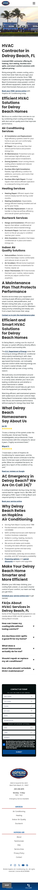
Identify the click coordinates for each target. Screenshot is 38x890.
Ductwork (19, 823)
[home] (6, 3)
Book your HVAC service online (14, 91)
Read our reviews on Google (13, 471)
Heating (19, 815)
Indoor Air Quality (19, 819)
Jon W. (4, 426)
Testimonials (19, 841)
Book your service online (12, 501)
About (19, 837)
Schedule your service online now (15, 596)
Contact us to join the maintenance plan (18, 315)
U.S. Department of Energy (16, 351)
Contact (19, 857)
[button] (34, 3)
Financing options (12, 559)
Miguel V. (5, 446)
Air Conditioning (19, 811)
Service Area (19, 849)
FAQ (19, 845)
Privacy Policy (19, 853)
